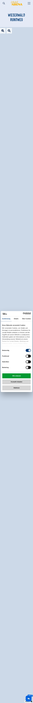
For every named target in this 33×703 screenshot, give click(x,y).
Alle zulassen (16, 376)
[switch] (28, 356)
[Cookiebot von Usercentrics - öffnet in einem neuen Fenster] (23, 313)
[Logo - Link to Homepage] (16, 3)
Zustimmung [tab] (6, 318)
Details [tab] (16, 318)
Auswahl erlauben (16, 382)
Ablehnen (16, 388)
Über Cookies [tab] (26, 318)
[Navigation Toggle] (29, 3)
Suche (4, 3)
